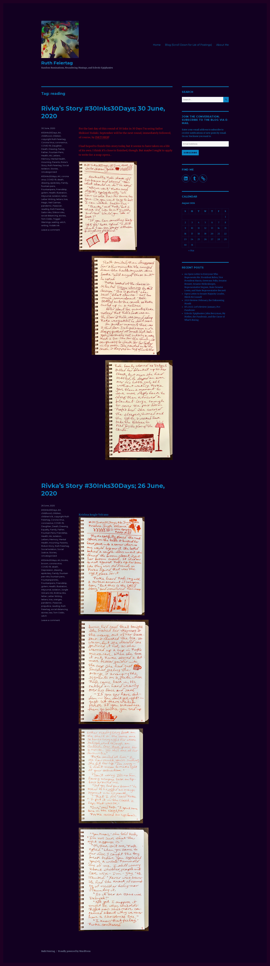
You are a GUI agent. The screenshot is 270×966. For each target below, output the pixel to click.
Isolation (57, 536)
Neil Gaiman (54, 202)
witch (62, 222)
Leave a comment (50, 230)
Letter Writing (48, 199)
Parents (56, 162)
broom (44, 563)
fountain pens (48, 186)
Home (157, 44)
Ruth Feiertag (57, 63)
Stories (54, 168)
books (64, 560)
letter (64, 196)
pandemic (46, 205)
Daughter (57, 145)
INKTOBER (102, 137)
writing (44, 225)
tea (50, 612)
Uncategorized (49, 172)
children (56, 136)
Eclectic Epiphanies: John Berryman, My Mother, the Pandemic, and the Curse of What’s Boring (204, 316)
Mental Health (58, 159)
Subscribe (190, 152)
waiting (55, 222)
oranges (57, 599)
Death (44, 149)
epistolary (55, 183)
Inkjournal (46, 196)
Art (59, 132)
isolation (56, 196)
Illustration (62, 192)
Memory (45, 159)
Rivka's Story (47, 546)
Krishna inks (60, 593)
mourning (46, 162)
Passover (57, 205)
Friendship (61, 189)
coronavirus (61, 142)
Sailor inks (46, 212)
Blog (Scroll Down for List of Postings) (188, 44)
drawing (45, 183)
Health (44, 155)
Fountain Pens (56, 152)
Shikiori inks (58, 212)
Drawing (53, 149)
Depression (47, 570)
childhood (46, 136)
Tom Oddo (46, 219)
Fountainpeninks (49, 580)
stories (62, 215)
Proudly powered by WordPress (74, 951)
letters (59, 199)
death (60, 179)
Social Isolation (48, 549)
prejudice (46, 606)
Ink (50, 155)
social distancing (49, 215)
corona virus (55, 563)
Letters (56, 155)
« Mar (191, 250)
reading (45, 209)
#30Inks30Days (49, 132)
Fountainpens (48, 189)
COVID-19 (46, 145)
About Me (222, 44)
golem (44, 192)
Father (44, 152)
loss (66, 199)
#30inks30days (49, 176)
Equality (45, 529)
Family (61, 149)
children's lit (47, 516)
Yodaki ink (54, 225)
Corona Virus (47, 142)
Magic (44, 202)
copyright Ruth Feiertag (53, 139)
